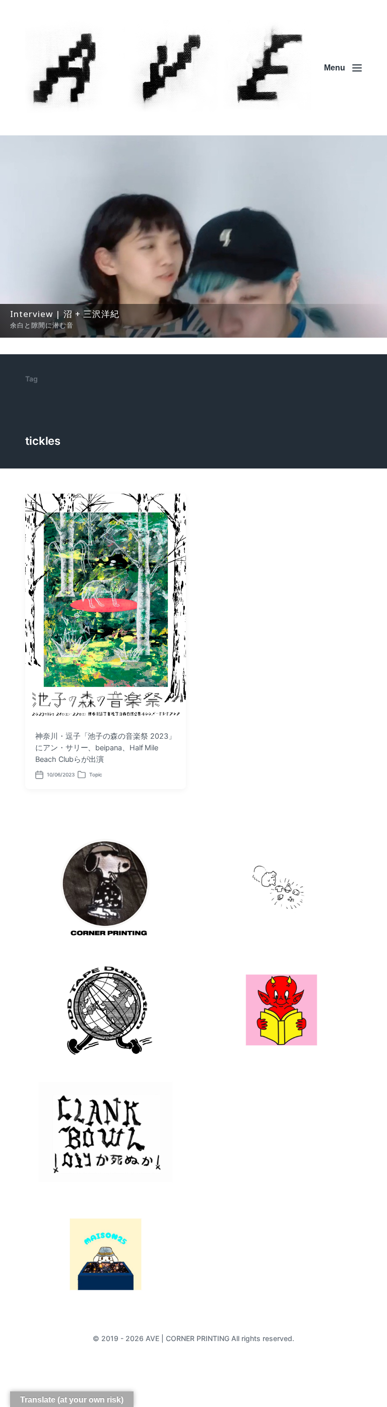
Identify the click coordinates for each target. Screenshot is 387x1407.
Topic (95, 774)
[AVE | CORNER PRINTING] (168, 67)
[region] (193, 236)
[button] (193, 236)
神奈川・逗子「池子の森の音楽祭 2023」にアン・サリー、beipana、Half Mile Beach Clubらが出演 (105, 748)
